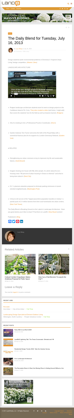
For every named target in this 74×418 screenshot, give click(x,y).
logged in (15, 292)
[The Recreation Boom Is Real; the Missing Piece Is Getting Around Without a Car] (8, 374)
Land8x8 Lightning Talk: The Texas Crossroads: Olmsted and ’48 (34, 339)
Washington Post (33, 189)
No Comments (18, 51)
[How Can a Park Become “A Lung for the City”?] (53, 264)
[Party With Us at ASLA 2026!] (8, 336)
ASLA (53, 123)
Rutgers (60, 113)
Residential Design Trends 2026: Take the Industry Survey (32, 349)
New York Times (16, 204)
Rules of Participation (66, 412)
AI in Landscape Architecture (23, 358)
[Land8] (11, 6)
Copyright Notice (59, 411)
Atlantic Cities (32, 62)
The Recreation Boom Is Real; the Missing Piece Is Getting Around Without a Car (39, 368)
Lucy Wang (19, 48)
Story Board (53, 212)
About (7, 8)
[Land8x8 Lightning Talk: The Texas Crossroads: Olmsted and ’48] (8, 346)
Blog (10, 33)
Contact (13, 8)
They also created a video (39, 110)
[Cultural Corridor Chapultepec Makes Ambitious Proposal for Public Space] (20, 264)
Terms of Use (53, 412)
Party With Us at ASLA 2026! (23, 330)
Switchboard (20, 161)
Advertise (18, 8)
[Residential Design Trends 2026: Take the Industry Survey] (8, 355)
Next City (27, 176)
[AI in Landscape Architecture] (8, 365)
